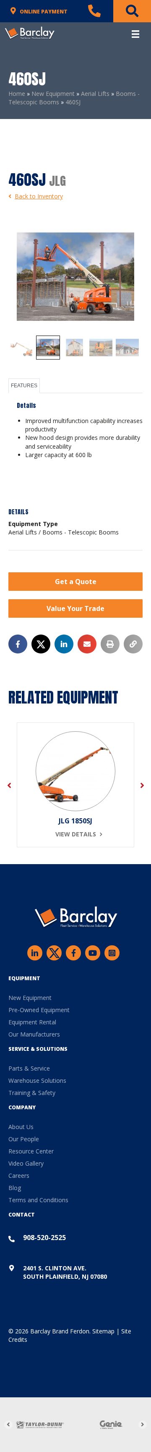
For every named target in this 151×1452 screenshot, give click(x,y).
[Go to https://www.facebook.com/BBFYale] (73, 952)
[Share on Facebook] (17, 644)
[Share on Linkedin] (64, 644)
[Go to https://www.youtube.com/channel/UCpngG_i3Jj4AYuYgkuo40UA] (92, 952)
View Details (75, 834)
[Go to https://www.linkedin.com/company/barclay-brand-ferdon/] (34, 952)
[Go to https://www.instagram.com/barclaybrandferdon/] (112, 952)
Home (16, 94)
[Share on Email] (87, 644)
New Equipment (53, 94)
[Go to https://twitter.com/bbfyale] (54, 954)
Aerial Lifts (95, 94)
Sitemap (103, 1331)
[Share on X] (40, 644)
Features (24, 386)
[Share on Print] (110, 644)
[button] (75, 581)
